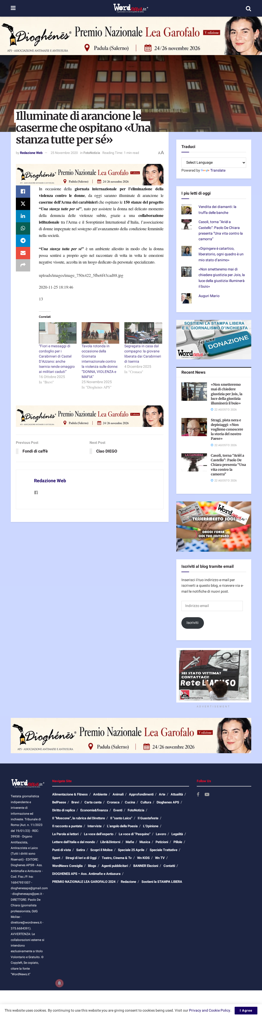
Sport (56, 857)
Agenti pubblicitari (115, 865)
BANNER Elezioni (145, 865)
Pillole (177, 842)
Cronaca (113, 802)
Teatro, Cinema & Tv (117, 857)
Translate (217, 170)
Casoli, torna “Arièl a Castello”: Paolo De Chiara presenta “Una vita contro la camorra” (221, 230)
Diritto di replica (63, 810)
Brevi (75, 802)
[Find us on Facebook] (198, 795)
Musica (144, 842)
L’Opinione (150, 826)
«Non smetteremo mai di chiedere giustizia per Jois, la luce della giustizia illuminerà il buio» (222, 278)
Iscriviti (193, 622)
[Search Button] (248, 8)
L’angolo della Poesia (122, 826)
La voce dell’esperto (98, 834)
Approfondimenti (141, 794)
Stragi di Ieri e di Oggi (81, 857)
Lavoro (161, 834)
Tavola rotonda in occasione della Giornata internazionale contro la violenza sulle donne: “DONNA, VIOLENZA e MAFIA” (100, 361)
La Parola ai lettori (65, 834)
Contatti (169, 865)
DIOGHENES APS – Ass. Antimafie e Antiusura (86, 873)
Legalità (177, 834)
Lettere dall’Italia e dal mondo (73, 842)
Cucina (130, 802)
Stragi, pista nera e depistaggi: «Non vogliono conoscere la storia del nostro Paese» (227, 429)
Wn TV (160, 857)
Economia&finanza (94, 810)
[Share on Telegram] (23, 241)
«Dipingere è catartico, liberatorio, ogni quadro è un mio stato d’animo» (221, 254)
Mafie (130, 842)
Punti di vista (61, 849)
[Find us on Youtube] (207, 795)
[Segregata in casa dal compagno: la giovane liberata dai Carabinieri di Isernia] (143, 333)
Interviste (95, 826)
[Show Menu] (13, 8)
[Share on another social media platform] (23, 265)
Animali (118, 794)
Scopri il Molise (101, 849)
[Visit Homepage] (130, 8)
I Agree (246, 1010)
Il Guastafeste (148, 818)
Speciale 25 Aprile (131, 849)
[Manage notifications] (59, 983)
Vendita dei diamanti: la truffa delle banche (217, 209)
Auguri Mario (209, 296)
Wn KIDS (143, 857)
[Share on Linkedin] (23, 216)
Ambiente (100, 794)
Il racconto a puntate (67, 826)
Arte (162, 794)
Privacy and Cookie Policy (209, 1010)
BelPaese (59, 802)
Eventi (117, 810)
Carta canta (93, 802)
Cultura (145, 802)
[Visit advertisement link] (131, 36)
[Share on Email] (23, 253)
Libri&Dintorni (110, 842)
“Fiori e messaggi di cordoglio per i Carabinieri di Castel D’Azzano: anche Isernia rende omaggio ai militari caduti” (57, 358)
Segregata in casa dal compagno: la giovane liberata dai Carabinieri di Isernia (142, 353)
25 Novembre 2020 (64, 152)
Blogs (92, 865)
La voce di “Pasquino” (134, 834)
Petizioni (162, 842)
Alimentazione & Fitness (70, 794)
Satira (80, 849)
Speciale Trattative (163, 849)
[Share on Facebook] (23, 191)
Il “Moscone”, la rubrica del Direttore (78, 818)
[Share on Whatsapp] (23, 228)
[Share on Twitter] (23, 204)
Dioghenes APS (168, 802)
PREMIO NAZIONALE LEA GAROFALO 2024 (83, 881)
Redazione (128, 881)
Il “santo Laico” (121, 818)
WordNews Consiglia (67, 865)
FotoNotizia (91, 152)
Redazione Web (31, 152)
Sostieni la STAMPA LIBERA (161, 881)
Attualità (177, 794)
